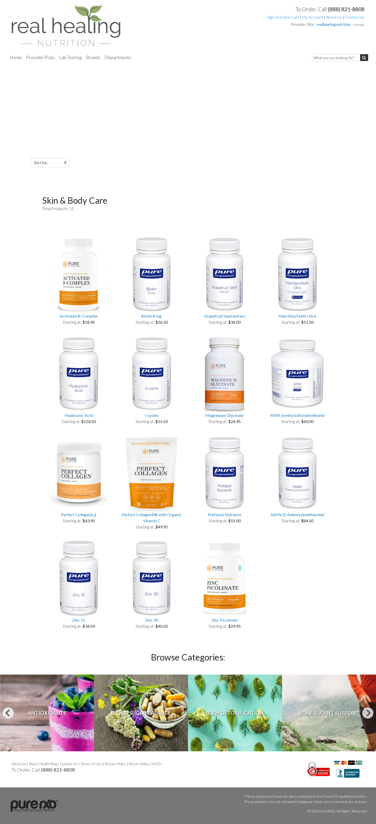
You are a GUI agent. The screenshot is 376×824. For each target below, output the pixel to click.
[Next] (367, 713)
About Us (334, 17)
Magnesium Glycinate (224, 415)
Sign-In (273, 17)
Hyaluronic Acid (78, 415)
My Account (312, 17)
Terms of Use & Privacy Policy (103, 764)
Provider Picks (40, 57)
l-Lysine (151, 415)
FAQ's (157, 764)
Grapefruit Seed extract (224, 315)
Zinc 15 (78, 619)
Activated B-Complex (79, 315)
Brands (93, 57)
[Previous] (8, 713)
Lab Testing (70, 57)
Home (16, 57)
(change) (358, 24)
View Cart (291, 17)
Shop (33, 764)
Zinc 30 (151, 619)
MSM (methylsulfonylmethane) (297, 415)
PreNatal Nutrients (224, 514)
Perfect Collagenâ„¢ (78, 514)
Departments (118, 57)
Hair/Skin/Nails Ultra (297, 315)
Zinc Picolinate (225, 619)
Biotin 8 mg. (151, 315)
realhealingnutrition (333, 24)
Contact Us (354, 17)
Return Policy (139, 764)
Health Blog (48, 764)
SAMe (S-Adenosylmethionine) (297, 514)
